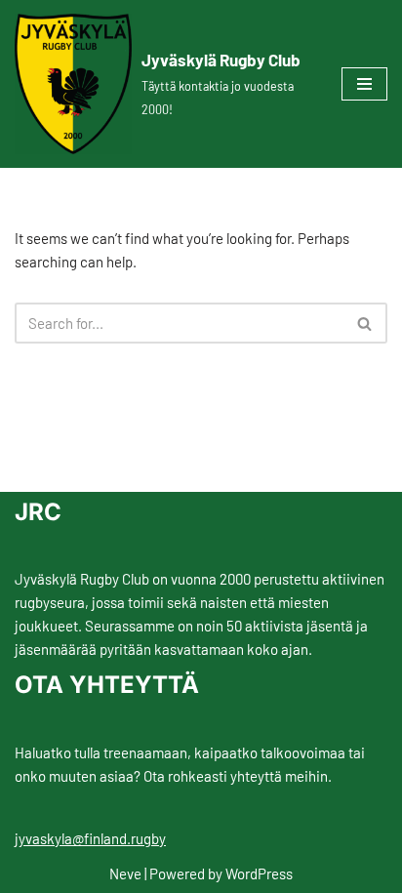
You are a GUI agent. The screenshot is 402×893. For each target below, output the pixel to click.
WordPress (259, 873)
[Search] (365, 323)
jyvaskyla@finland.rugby (90, 838)
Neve (125, 873)
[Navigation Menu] (364, 84)
